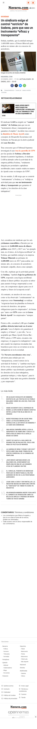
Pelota (23, 654)
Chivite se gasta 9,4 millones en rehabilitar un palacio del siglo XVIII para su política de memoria (20, 442)
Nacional (23, 665)
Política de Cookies (10, 695)
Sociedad (6, 656)
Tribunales (6, 654)
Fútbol (23, 649)
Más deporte (24, 661)
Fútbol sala (24, 659)
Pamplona (5, 659)
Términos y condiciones (24, 512)
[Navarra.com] (18, 8)
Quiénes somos (8, 686)
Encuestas (6, 673)
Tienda (23, 697)
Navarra (5, 646)
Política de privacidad (10, 698)
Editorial (5, 665)
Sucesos (6, 651)
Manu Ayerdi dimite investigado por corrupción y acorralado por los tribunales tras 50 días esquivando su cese (18, 110)
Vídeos (23, 676)
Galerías (23, 673)
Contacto (7, 689)
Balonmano (24, 656)
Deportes (23, 646)
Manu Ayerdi (26, 90)
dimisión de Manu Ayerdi (14, 133)
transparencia (9, 90)
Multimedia (23, 671)
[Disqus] (18, 554)
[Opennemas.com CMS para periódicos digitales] (18, 714)
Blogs (5, 670)
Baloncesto (24, 651)
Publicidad (7, 692)
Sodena (3, 92)
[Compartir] (12, 85)
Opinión (4, 663)
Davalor (18, 90)
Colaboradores (7, 668)
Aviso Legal (24, 686)
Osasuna (5, 676)
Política (5, 649)
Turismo (23, 694)
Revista (22, 668)
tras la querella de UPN (25, 150)
